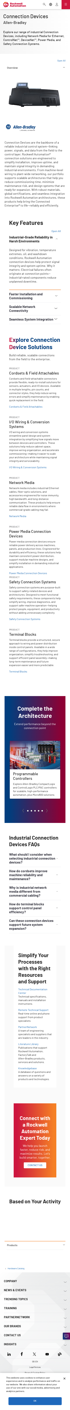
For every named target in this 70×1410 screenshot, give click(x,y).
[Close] (64, 1378)
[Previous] (23, 811)
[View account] (56, 4)
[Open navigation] (66, 4)
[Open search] (44, 4)
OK (35, 1401)
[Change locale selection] (50, 4)
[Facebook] (21, 1354)
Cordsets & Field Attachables (25, 406)
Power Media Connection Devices (28, 573)
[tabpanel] (35, 659)
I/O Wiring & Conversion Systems (28, 467)
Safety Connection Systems (24, 619)
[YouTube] (47, 1354)
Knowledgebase (27, 1068)
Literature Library (28, 1044)
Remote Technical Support (33, 1010)
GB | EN (35, 1362)
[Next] (47, 811)
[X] (34, 1354)
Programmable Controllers (25, 742)
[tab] (28, 811)
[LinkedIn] (10, 1354)
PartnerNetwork (27, 1027)
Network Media (17, 516)
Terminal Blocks (18, 671)
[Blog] (59, 1354)
